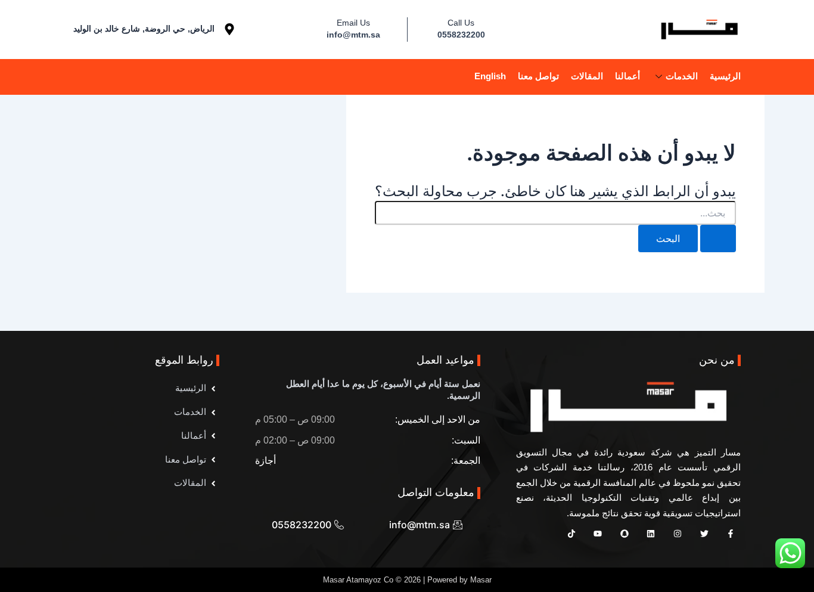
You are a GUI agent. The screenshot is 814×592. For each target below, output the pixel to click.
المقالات (587, 76)
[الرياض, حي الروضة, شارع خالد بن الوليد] (229, 29)
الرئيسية (725, 76)
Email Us (353, 22)
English (490, 76)
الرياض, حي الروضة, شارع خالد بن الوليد (144, 28)
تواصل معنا (538, 76)
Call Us (461, 22)
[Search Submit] (718, 238)
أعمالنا (627, 76)
